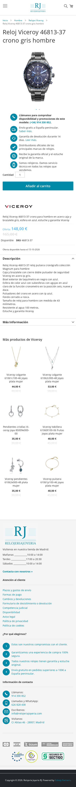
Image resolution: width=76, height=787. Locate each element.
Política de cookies (13, 625)
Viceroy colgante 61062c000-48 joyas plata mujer (52, 378)
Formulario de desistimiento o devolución (27, 603)
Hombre (18, 20)
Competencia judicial (15, 608)
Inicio (5, 20)
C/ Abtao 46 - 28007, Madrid (27, 722)
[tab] (38, 258)
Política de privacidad (15, 621)
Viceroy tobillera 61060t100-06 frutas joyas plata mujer (52, 430)
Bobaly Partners (63, 780)
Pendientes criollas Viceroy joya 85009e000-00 (16, 430)
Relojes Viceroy (36, 20)
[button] (36, 109)
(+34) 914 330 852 (40, 122)
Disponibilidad (11, 612)
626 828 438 (18, 704)
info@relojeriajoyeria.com (26, 713)
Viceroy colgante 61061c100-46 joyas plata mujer (16, 378)
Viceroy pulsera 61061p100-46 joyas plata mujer (52, 482)
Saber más (25, 131)
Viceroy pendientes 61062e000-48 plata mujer (16, 482)
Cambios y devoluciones (17, 599)
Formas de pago (12, 594)
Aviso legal (9, 616)
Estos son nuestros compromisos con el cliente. (39, 644)
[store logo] (38, 7)
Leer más (30, 140)
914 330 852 (18, 695)
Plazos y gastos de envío (17, 590)
